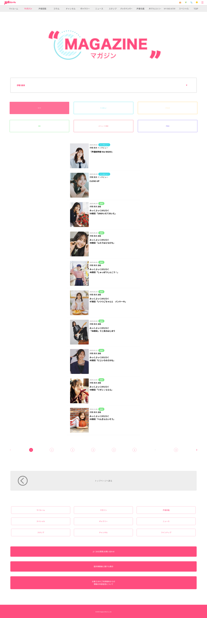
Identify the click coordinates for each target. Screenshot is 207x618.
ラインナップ (166, 532)
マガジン (103, 510)
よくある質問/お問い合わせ (104, 551)
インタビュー (103, 108)
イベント (167, 108)
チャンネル (103, 532)
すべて (39, 108)
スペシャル (40, 521)
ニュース (166, 521)
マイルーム (197, 2)
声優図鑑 (166, 510)
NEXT (196, 450)
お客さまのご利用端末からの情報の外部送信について (103, 582)
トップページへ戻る (103, 480)
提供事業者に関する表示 (103, 566)
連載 (39, 126)
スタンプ (40, 532)
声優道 (167, 126)
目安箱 (180, 2)
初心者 (186, 2)
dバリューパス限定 (103, 126)
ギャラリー (103, 521)
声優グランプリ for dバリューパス (10, 3)
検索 (191, 2)
